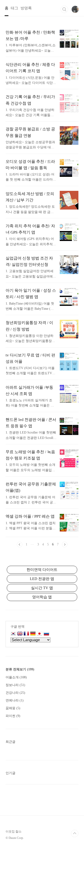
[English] (20, 634)
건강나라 (15, 692)
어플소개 (16, 677)
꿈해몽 (13, 708)
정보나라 (15, 685)
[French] (26, 634)
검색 (64, 9)
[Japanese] (40, 634)
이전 (19, 544)
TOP (74, 833)
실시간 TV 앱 (42, 588)
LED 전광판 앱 (42, 579)
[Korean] (13, 634)
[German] (33, 634)
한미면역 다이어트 (42, 570)
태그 (14, 8)
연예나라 (15, 700)
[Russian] (46, 634)
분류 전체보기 (20, 669)
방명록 (26, 8)
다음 (64, 544)
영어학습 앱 (42, 597)
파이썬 (13, 716)
